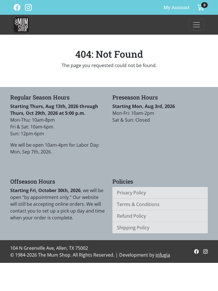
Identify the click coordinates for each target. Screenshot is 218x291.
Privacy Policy (131, 193)
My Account (177, 7)
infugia (163, 255)
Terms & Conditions (138, 204)
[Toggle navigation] (196, 24)
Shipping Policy (133, 228)
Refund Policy (131, 216)
